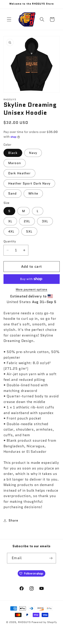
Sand (12, 193)
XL (10, 221)
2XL (27, 221)
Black (13, 153)
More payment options (31, 289)
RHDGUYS (24, 622)
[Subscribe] (51, 558)
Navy (33, 153)
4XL (11, 231)
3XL (45, 221)
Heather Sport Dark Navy (29, 183)
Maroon (14, 163)
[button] (9, 19)
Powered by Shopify (44, 622)
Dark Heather (19, 173)
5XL (29, 231)
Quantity (10, 241)
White (33, 193)
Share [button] (13, 520)
